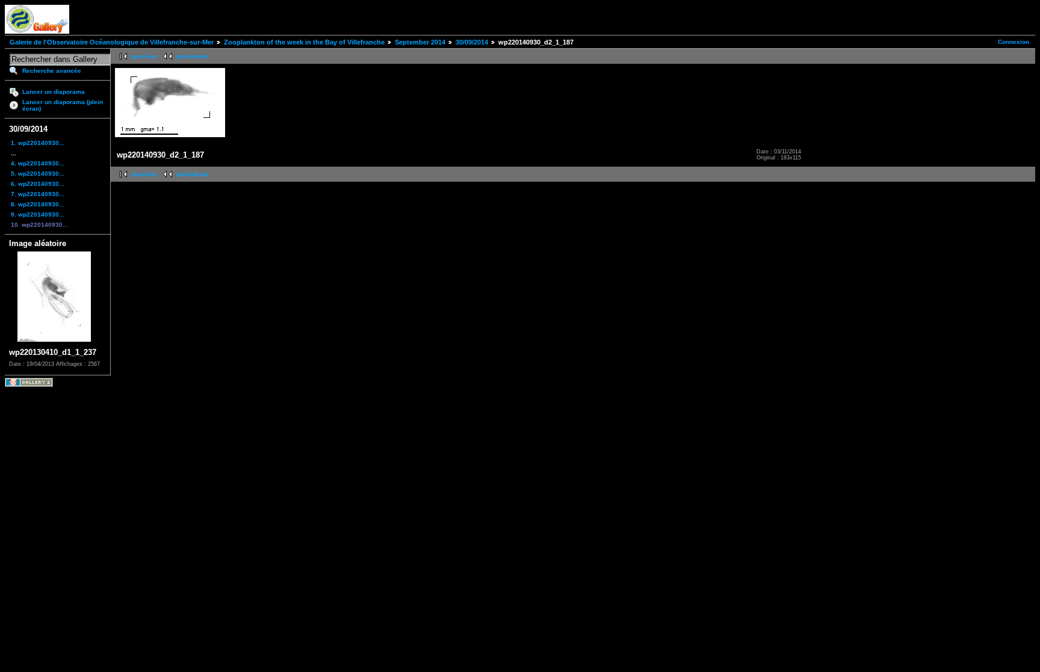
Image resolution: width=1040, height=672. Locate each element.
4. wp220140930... (37, 163)
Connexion (1013, 42)
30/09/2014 (472, 42)
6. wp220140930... (37, 183)
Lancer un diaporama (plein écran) (62, 105)
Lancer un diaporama (53, 91)
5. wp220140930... (37, 173)
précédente (192, 56)
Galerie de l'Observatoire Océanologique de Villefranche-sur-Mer (112, 42)
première (144, 56)
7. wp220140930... (37, 194)
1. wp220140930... (37, 143)
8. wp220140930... (37, 204)
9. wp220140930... (37, 214)
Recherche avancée (51, 70)
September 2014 (420, 42)
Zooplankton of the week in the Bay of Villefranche (304, 42)
